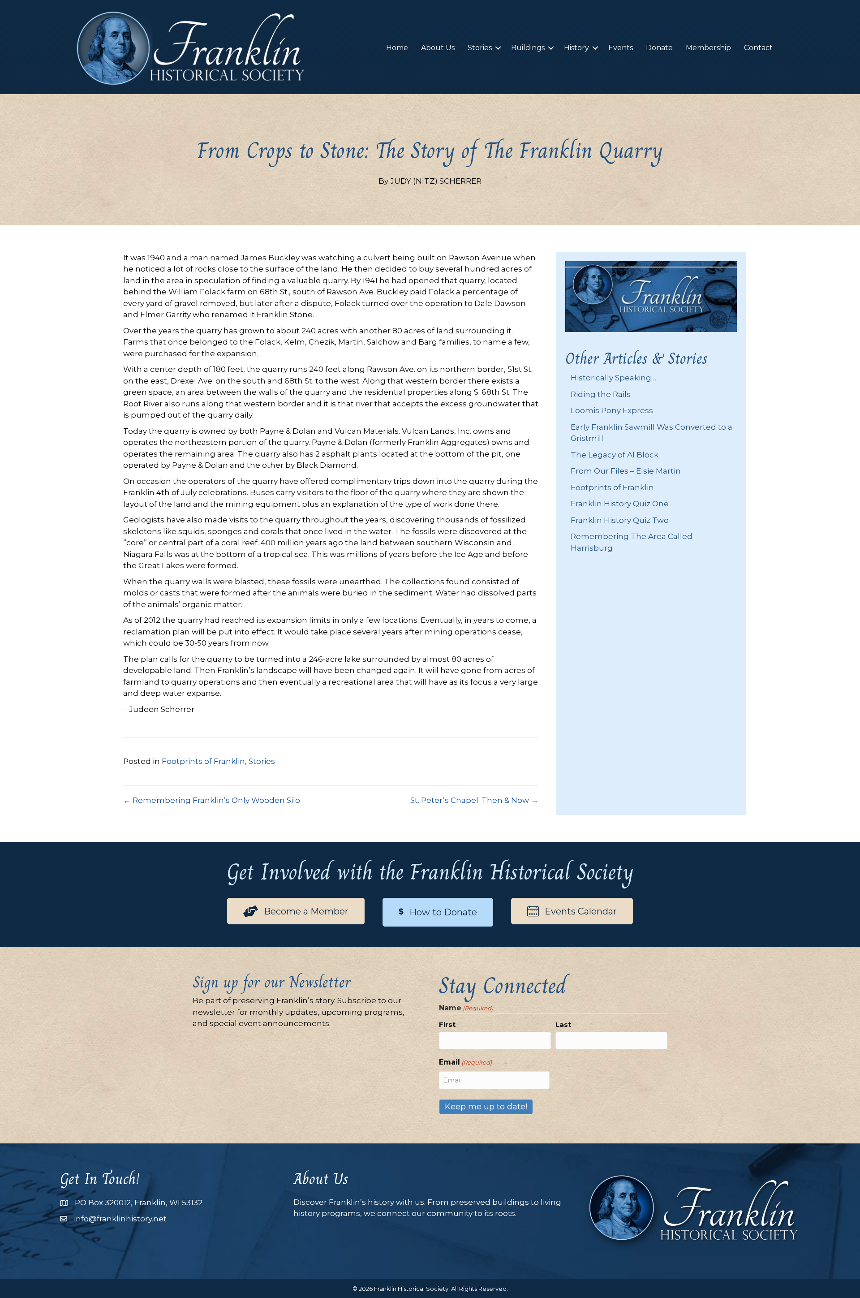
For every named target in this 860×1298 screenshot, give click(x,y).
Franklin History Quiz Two (620, 520)
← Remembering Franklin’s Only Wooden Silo (211, 800)
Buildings (528, 47)
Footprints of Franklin (203, 761)
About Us (438, 47)
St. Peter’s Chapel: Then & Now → (474, 800)
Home (397, 47)
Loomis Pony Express (612, 410)
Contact (758, 47)
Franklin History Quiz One (620, 503)
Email (465, 1062)
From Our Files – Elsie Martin (626, 470)
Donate (659, 47)
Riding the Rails (601, 394)
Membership (708, 47)
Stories (480, 47)
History (576, 47)
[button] (498, 48)
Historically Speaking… (613, 377)
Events (620, 47)
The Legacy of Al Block (614, 454)
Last (563, 1024)
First (447, 1024)
